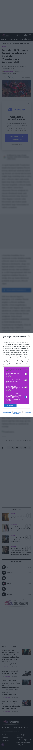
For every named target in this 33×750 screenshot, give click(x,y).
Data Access (17, 412)
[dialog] (16, 375)
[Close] (29, 336)
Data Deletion (7, 412)
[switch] (25, 374)
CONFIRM (10, 405)
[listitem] (16, 369)
